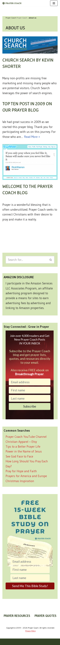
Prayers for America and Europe (26, 476)
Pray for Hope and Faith (21, 471)
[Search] (50, 260)
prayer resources (17, 616)
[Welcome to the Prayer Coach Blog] (30, 162)
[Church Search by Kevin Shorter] (30, 45)
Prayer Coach (22, 18)
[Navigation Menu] (54, 3)
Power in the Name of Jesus (24, 451)
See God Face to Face (19, 456)
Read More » (32, 137)
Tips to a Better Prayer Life (23, 446)
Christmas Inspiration (20, 481)
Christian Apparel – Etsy (21, 442)
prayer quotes (45, 616)
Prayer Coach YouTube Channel (26, 437)
